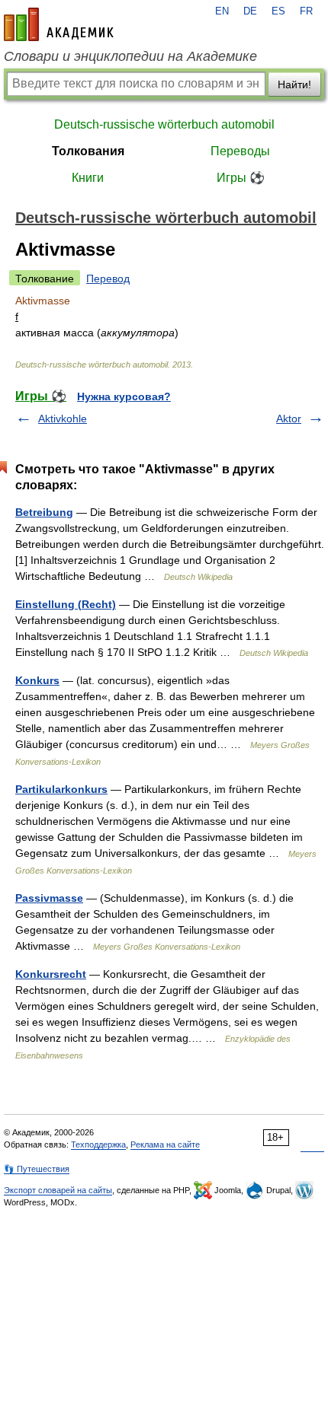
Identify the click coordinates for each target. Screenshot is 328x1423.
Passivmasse (49, 898)
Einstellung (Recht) (65, 604)
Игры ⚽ (241, 177)
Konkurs (37, 680)
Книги (88, 177)
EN (222, 11)
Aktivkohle (62, 418)
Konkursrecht (50, 974)
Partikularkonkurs (61, 789)
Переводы (240, 151)
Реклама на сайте (165, 1144)
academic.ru (59, 24)
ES (278, 11)
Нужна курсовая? (124, 396)
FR (306, 11)
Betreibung (44, 512)
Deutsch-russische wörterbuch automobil (164, 124)
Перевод (108, 278)
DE (250, 11)
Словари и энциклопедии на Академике (130, 56)
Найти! (294, 84)
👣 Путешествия (36, 1168)
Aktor (288, 418)
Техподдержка (98, 1144)
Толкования (88, 151)
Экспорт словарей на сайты (58, 1190)
